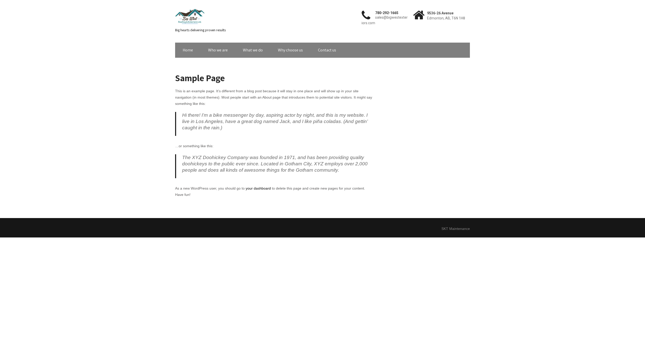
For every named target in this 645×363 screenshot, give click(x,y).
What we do (253, 50)
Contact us (327, 50)
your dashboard (258, 188)
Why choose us (290, 50)
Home (188, 50)
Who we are (218, 50)
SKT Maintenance (455, 229)
